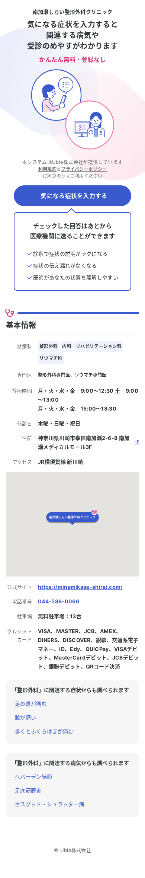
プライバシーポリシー (84, 169)
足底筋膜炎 (28, 790)
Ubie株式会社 (75, 850)
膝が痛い (25, 717)
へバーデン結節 (33, 776)
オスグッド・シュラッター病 (49, 804)
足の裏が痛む (31, 703)
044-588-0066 (58, 601)
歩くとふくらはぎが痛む (44, 731)
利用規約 (47, 169)
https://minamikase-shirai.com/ (80, 587)
